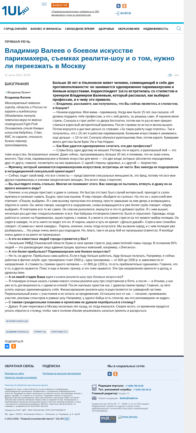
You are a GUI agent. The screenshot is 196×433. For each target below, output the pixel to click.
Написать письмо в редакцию (21, 377)
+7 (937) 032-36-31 (142, 389)
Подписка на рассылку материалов (61, 373)
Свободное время (80, 28)
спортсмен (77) (59, 332)
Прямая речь (17, 42)
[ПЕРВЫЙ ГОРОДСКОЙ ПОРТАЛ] (15, 11)
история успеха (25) (17, 321)
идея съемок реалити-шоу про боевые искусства (83, 276)
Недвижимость (155, 28)
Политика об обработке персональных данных (26, 385)
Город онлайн (15, 28)
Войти (125, 13)
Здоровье (106, 28)
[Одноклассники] (13, 346)
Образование (129, 28)
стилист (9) (40, 332)
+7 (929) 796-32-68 (134, 386)
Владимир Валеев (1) (17, 332)
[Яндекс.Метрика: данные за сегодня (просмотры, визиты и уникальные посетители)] (127, 417)
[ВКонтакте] (7, 346)
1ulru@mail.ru (129, 398)
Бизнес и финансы (46, 28)
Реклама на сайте (14, 373)
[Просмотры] (171, 75)
